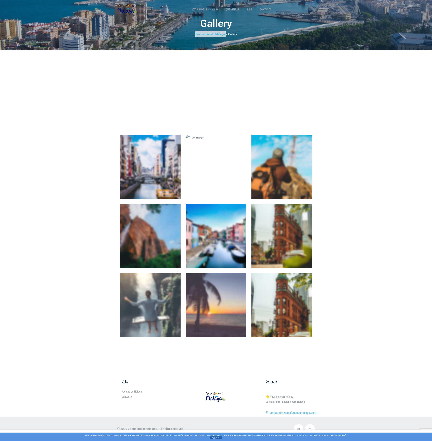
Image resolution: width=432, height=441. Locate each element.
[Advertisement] (216, 73)
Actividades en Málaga (204, 9)
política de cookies (300, 435)
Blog (249, 9)
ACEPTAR (216, 438)
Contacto (266, 9)
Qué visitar (232, 9)
